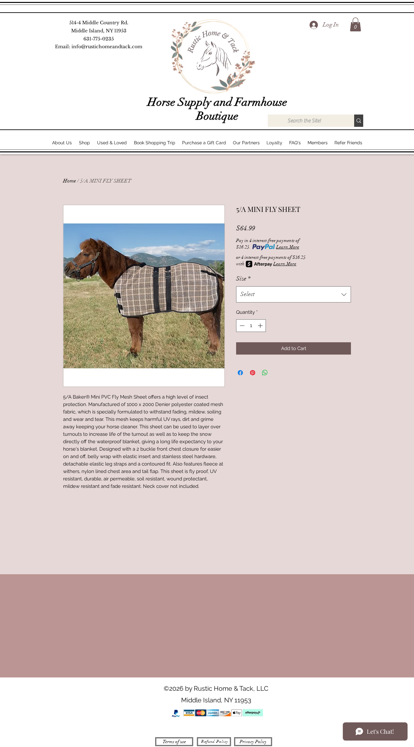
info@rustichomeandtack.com (106, 46)
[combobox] (293, 294)
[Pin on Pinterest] (252, 373)
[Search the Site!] (358, 121)
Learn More (287, 247)
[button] (355, 24)
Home (69, 181)
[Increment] (260, 326)
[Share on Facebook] (240, 373)
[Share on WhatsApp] (265, 373)
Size (243, 278)
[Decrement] (241, 326)
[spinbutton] (251, 326)
